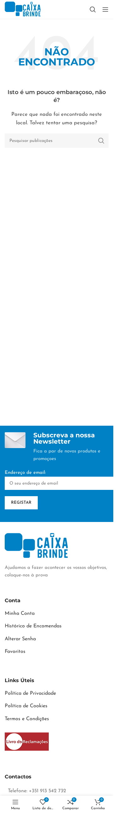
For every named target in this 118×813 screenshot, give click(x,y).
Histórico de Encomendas (33, 626)
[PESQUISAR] (101, 140)
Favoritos (15, 651)
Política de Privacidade (30, 693)
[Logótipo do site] (23, 9)
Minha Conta (20, 613)
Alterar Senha (20, 639)
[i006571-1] (27, 741)
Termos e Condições (27, 718)
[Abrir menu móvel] (105, 9)
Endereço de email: (25, 472)
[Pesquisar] (93, 9)
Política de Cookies (26, 706)
